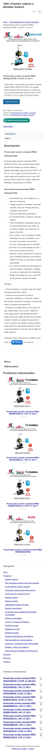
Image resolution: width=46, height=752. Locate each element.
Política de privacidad (19, 749)
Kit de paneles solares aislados (17, 587)
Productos (7, 576)
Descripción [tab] (10, 134)
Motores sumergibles (13, 618)
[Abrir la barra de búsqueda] (34, 12)
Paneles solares (11, 579)
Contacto (6, 662)
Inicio (5, 22)
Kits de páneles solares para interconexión (22, 583)
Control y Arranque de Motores (17, 622)
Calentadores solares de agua (17, 605)
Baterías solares (11, 601)
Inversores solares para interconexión (20, 590)
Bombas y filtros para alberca (17, 647)
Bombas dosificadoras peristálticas (19, 636)
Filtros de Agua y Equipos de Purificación (21, 651)
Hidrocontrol (8, 127)
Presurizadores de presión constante (24, 22)
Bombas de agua (11, 626)
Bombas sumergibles (13, 608)
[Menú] (40, 12)
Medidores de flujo (12, 629)
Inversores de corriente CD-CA (17, 594)
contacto (18, 342)
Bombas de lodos (12, 633)
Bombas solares (11, 598)
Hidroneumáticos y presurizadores (19, 640)
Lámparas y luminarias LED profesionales (21, 644)
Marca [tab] (7, 138)
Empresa (6, 658)
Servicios (7, 654)
